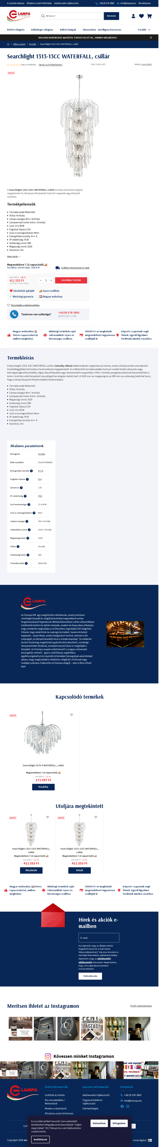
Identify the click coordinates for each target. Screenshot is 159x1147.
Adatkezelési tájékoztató (66, 3)
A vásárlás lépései (15, 3)
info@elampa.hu (128, 3)
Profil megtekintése (141, 1006)
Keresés (111, 16)
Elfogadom (119, 1123)
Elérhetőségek (90, 1108)
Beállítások (40, 1139)
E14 (39, 479)
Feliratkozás (90, 976)
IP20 (40, 496)
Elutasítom (99, 1123)
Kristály (41, 454)
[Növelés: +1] (50, 280)
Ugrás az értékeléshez (50, 64)
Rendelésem (145, 3)
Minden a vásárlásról (56, 1108)
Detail (79, 870)
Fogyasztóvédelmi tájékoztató (92, 1101)
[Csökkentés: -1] (40, 280)
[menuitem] (18, 29)
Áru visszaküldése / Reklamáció (55, 1101)
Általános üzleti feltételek (39, 3)
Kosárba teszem (71, 280)
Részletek (31, 870)
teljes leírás (12, 256)
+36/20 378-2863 (106, 3)
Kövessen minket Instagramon (84, 1056)
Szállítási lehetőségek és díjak (75, 267)
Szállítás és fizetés (55, 1095)
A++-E (40, 470)
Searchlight (146, 64)
